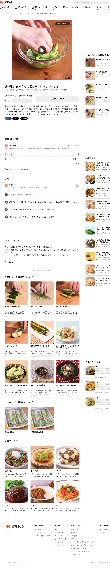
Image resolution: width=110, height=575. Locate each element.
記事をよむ (65, 8)
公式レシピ (56, 8)
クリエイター (100, 8)
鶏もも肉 (8, 471)
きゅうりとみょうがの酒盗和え (16, 385)
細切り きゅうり (62, 306)
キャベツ (34, 471)
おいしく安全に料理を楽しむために (82, 542)
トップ (57, 529)
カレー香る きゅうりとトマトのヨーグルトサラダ (67, 347)
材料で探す (37, 529)
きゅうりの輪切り (37, 306)
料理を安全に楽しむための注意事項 (18, 169)
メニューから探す (40, 532)
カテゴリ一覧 (59, 542)
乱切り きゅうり (11, 346)
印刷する (25, 118)
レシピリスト (59, 532)
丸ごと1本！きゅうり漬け (40, 346)
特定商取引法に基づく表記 (79, 548)
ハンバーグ (9, 505)
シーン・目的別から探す (42, 536)
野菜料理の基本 (37, 432)
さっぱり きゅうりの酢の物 (66, 385)
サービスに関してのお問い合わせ (81, 551)
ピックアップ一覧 (60, 539)
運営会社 (74, 532)
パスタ (59, 505)
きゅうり (8, 154)
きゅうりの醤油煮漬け (39, 385)
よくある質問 (75, 554)
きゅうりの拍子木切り (13, 306)
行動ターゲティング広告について (81, 545)
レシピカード (75, 8)
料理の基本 (9, 432)
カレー (33, 505)
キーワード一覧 (60, 545)
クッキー (60, 471)
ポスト (16, 118)
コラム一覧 (58, 536)
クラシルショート (88, 8)
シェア (9, 118)
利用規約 (74, 536)
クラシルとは (75, 529)
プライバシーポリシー (78, 539)
